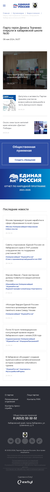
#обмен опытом (12, 229)
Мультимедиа (18, 13)
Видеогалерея (33, 13)
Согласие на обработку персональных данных (25, 469)
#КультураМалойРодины (15, 371)
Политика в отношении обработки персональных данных (25, 466)
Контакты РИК (33, 399)
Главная (6, 13)
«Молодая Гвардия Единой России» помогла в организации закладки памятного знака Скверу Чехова (22, 307)
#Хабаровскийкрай (20, 227)
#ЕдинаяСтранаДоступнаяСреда (18, 289)
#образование (32, 227)
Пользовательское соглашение (25, 460)
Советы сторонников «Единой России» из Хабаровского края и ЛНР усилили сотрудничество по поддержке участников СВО (25, 249)
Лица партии (33, 395)
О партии (9, 395)
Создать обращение (25, 160)
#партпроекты (36, 289)
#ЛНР (40, 259)
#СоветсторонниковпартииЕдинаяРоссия (21, 259)
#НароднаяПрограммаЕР (29, 341)
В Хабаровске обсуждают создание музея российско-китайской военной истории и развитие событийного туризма (23, 361)
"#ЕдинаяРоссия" (27, 257)
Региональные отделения (11, 400)
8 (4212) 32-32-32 (25, 418)
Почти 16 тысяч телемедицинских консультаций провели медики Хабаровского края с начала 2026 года (23, 333)
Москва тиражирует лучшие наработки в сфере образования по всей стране (25, 221)
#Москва (9, 227)
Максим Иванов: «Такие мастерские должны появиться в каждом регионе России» (23, 278)
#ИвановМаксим (12, 284)
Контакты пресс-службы (12, 407)
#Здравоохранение (13, 339)
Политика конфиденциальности (25, 463)
